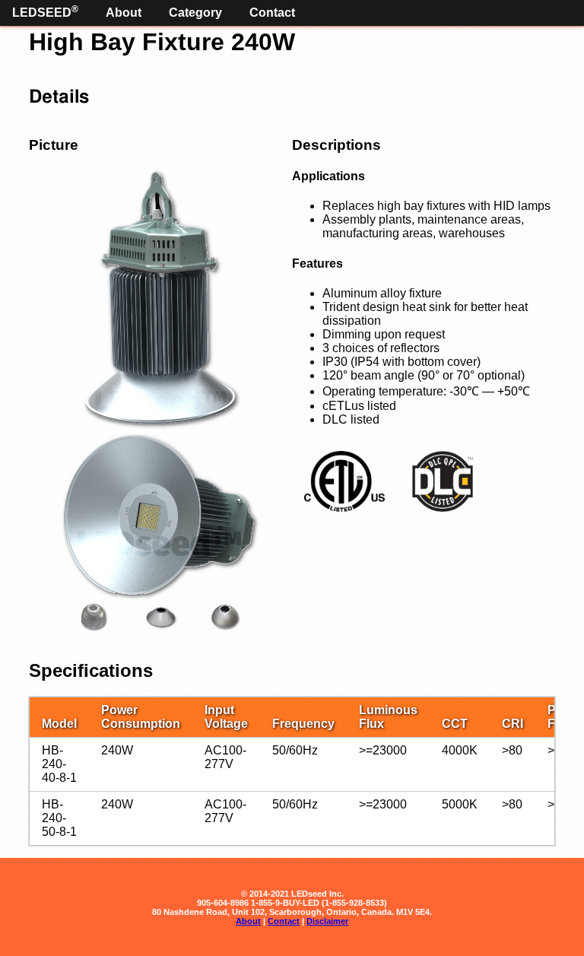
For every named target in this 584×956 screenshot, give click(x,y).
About (123, 12)
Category (195, 12)
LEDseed (45, 11)
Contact (272, 12)
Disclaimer (327, 921)
